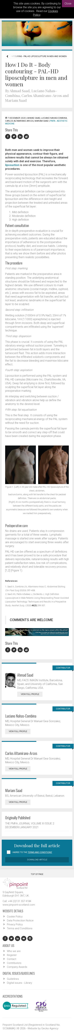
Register (12, 955)
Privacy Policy (15, 924)
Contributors (14, 963)
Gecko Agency (49, 1028)
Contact (11, 959)
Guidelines (13, 978)
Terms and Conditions (19, 928)
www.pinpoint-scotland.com (19, 904)
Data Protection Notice (20, 920)
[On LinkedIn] (21, 136)
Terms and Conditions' (40, 852)
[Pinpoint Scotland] (15, 882)
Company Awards (17, 966)
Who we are (14, 951)
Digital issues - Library (19, 982)
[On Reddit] (26, 136)
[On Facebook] (8, 136)
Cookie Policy (15, 916)
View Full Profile (30, 694)
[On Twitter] (14, 136)
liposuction (12, 165)
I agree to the (32, 852)
